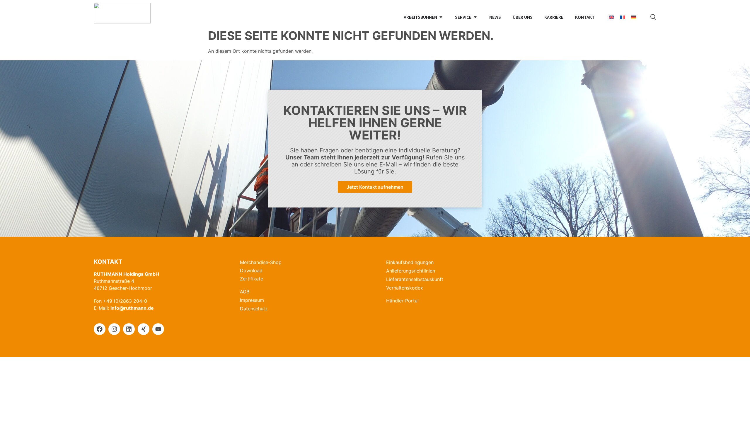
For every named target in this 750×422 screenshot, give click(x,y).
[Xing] (143, 329)
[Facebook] (99, 329)
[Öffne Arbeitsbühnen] (441, 17)
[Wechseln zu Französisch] (622, 17)
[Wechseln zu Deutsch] (633, 17)
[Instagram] (114, 329)
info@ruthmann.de (132, 308)
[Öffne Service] (475, 17)
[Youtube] (158, 329)
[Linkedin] (129, 329)
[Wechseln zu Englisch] (611, 17)
